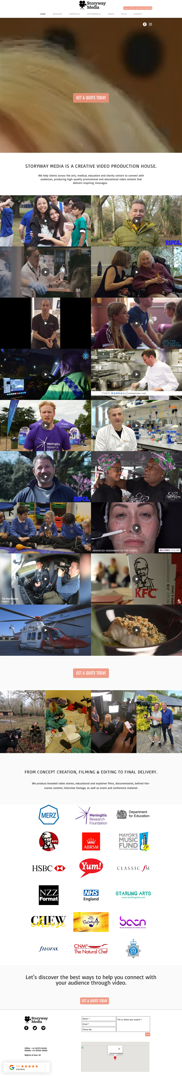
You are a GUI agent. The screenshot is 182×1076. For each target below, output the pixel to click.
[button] (91, 98)
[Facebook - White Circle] (145, 24)
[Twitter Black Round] (35, 1028)
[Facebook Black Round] (26, 1028)
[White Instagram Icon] (150, 24)
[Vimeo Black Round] (43, 1028)
